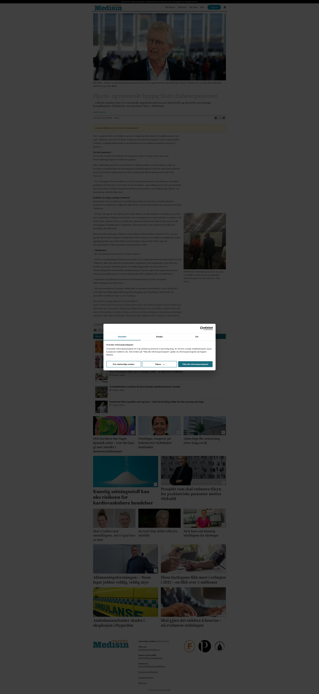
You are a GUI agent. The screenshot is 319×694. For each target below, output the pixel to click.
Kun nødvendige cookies (123, 364)
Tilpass (158, 364)
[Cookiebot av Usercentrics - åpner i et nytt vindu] (202, 328)
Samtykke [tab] (122, 336)
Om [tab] (196, 336)
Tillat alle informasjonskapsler (195, 364)
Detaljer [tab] (159, 336)
